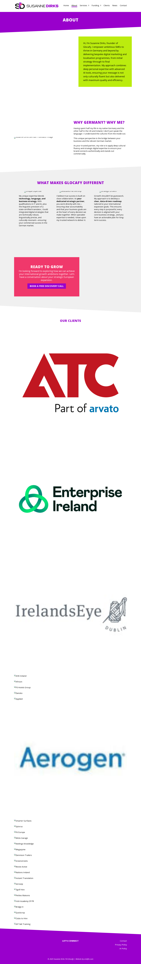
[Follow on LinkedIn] (67, 949)
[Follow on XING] (74, 949)
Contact (123, 6)
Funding (95, 6)
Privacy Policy (121, 944)
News (114, 6)
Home (66, 6)
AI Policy (123, 948)
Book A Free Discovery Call (47, 286)
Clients (107, 6)
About (74, 6)
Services (83, 6)
